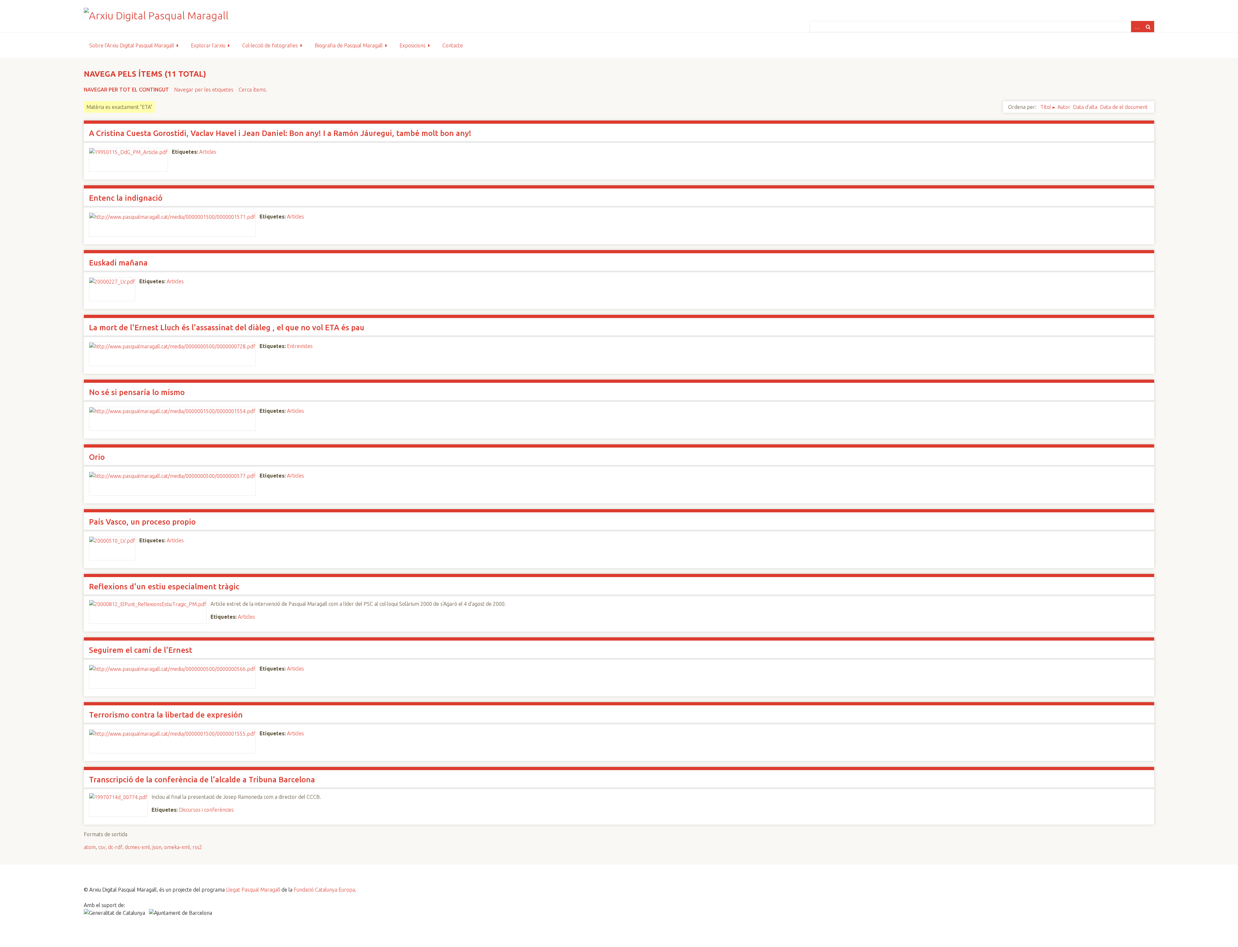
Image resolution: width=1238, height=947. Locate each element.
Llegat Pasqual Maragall (253, 890)
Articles (207, 152)
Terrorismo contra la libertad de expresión (166, 714)
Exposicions (412, 45)
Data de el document (1124, 107)
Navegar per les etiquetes (203, 89)
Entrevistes (300, 346)
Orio (97, 457)
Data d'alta (1085, 107)
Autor (1063, 107)
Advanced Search (1137, 26)
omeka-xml (177, 847)
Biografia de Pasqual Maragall (349, 45)
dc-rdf (115, 847)
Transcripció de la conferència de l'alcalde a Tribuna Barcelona (202, 779)
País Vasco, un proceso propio (142, 521)
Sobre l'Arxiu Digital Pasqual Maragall (131, 45)
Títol (1045, 107)
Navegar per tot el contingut (126, 89)
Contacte (452, 45)
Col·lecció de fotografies (270, 45)
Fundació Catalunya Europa (324, 890)
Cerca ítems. (253, 89)
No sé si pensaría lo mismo (137, 392)
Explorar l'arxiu (208, 45)
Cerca (1148, 26)
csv (101, 847)
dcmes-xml (137, 847)
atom (90, 847)
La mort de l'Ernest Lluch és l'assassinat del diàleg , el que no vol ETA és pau (226, 327)
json (157, 847)
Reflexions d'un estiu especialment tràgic (164, 586)
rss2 (197, 847)
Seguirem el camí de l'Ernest (140, 650)
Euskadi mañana (118, 262)
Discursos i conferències (206, 810)
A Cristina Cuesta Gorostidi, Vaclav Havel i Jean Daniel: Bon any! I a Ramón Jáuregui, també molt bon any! (280, 133)
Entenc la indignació (125, 198)
